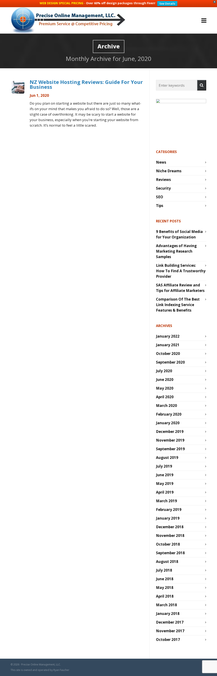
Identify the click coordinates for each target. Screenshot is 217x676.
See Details (167, 3)
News (161, 162)
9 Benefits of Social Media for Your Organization (179, 234)
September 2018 (170, 552)
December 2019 (170, 431)
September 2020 (170, 362)
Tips (159, 205)
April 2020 (165, 396)
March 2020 (166, 405)
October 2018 (168, 544)
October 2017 (168, 639)
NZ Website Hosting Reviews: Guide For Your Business (86, 84)
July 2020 (164, 370)
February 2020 (168, 414)
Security (163, 188)
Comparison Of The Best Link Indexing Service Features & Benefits (178, 305)
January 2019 (167, 518)
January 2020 (167, 422)
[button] (201, 85)
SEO (159, 196)
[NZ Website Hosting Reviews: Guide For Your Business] (18, 87)
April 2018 (165, 596)
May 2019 (164, 483)
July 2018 (164, 570)
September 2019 (170, 448)
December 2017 (170, 622)
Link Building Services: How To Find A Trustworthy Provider (181, 271)
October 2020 (168, 353)
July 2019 (164, 466)
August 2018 (167, 561)
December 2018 (170, 526)
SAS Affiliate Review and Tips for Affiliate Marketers (180, 288)
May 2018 (164, 587)
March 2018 (166, 604)
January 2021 (167, 344)
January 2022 (167, 336)
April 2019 (165, 492)
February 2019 (168, 509)
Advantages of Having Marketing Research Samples (176, 251)
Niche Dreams (168, 170)
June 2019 (164, 474)
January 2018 (167, 613)
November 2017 (170, 630)
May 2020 (164, 388)
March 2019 (166, 500)
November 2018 (170, 535)
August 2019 (167, 457)
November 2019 (170, 440)
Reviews (163, 179)
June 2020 (164, 379)
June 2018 (164, 578)
